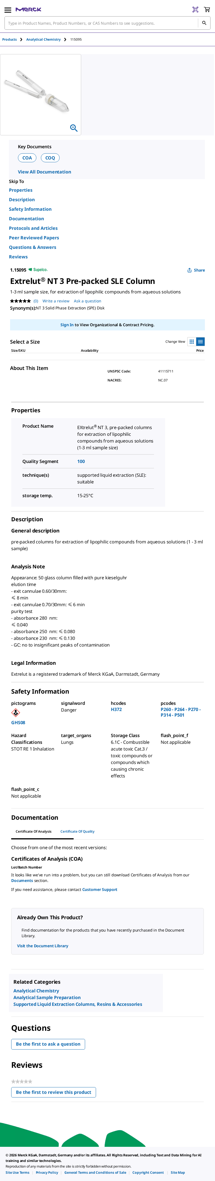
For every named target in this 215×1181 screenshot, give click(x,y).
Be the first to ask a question (48, 1044)
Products (9, 39)
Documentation (26, 219)
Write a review (56, 301)
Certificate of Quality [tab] (77, 831)
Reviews (18, 257)
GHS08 (18, 722)
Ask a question (87, 301)
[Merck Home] (28, 9)
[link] (17, 1172)
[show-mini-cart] (207, 9)
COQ (50, 158)
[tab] (14, 39)
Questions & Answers (32, 247)
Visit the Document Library (42, 945)
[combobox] (107, 23)
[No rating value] (22, 301)
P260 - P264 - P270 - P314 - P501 (181, 712)
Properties (20, 190)
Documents (22, 880)
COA (27, 158)
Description (22, 199)
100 (81, 461)
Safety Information (30, 209)
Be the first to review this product (56, 1093)
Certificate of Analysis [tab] (34, 831)
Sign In (67, 324)
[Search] (204, 22)
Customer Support (100, 889)
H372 (116, 709)
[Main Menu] (7, 9)
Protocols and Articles (33, 228)
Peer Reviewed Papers (34, 238)
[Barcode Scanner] (195, 9)
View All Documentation (44, 172)
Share (199, 270)
